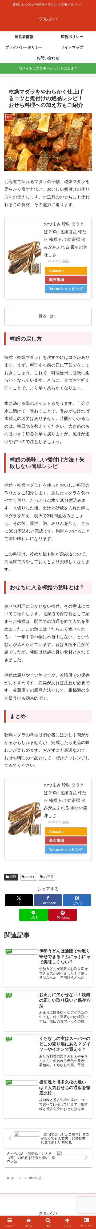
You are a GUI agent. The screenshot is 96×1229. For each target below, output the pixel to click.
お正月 (49, 877)
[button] (85, 860)
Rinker (65, 261)
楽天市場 (56, 280)
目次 (42, 316)
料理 (13, 877)
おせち (31, 877)
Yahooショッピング (66, 289)
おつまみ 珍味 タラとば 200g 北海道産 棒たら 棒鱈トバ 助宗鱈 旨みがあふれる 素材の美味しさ (65, 239)
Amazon (56, 271)
